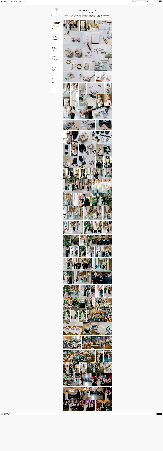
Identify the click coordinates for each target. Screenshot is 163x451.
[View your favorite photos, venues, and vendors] (152, 1)
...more (103, 16)
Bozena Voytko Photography (56, 12)
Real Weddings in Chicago (55, 92)
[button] (152, 1)
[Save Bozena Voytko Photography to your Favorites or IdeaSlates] (61, 15)
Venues (11, 1)
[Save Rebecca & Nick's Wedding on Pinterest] (110, 18)
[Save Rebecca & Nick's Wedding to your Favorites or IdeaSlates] (108, 18)
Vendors (20, 1)
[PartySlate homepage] (4, 1)
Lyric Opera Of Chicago (55, 37)
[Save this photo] (78, 20)
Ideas (24, 1)
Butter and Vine (54, 75)
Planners (15, 1)
